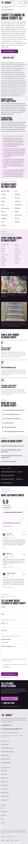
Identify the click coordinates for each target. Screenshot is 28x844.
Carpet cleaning (4, 744)
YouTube (12, 841)
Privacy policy (3, 836)
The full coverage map (6, 482)
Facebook (3, 841)
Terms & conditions (11, 836)
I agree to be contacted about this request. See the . (14, 666)
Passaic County (4, 781)
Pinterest (16, 841)
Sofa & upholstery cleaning (7, 748)
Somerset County (5, 792)
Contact (2, 822)
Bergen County (4, 778)
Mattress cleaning (5, 755)
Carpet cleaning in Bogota (7, 479)
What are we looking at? (8, 646)
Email (4, 623)
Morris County (4, 789)
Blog (2, 819)
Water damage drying (6, 762)
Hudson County (4, 785)
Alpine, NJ (19, 471)
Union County (4, 774)
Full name (3, 606)
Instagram (8, 841)
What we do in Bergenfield (7, 475)
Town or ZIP (4, 630)
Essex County (4, 770)
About (2, 808)
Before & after (4, 811)
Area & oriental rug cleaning (7, 751)
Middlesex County (5, 796)
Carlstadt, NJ (19, 479)
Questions (3, 815)
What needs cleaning (5, 639)
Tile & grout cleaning (5, 759)
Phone (2, 614)
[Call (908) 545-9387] (20, 2)
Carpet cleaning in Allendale (8, 471)
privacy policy (6, 666)
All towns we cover (5, 800)
